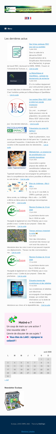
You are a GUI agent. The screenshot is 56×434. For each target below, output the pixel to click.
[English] (26, 18)
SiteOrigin (41, 424)
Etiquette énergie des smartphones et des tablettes (40, 281)
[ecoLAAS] (28, 9)
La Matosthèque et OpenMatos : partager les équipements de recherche (39, 76)
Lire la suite (33, 68)
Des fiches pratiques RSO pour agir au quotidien (39, 45)
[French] (29, 18)
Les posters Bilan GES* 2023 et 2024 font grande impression (40, 102)
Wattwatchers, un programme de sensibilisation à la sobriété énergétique (40, 154)
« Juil (7, 380)
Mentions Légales (28, 431)
